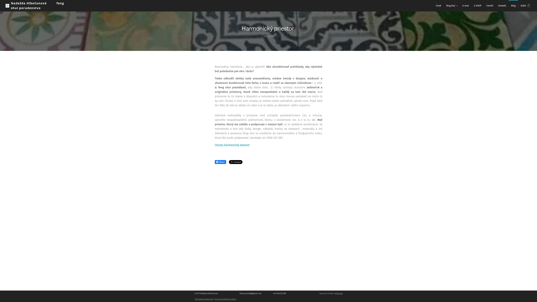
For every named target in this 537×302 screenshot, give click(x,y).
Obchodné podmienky (204, 299)
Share (222, 162)
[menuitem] (438, 5)
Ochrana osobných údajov (225, 299)
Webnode (339, 293)
